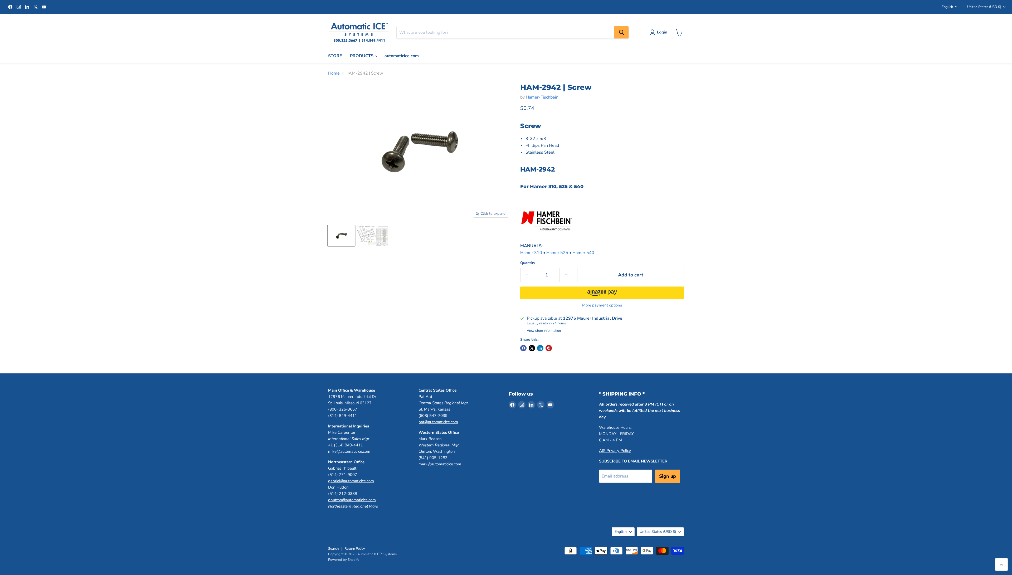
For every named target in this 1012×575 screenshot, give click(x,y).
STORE (335, 56)
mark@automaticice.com (440, 464)
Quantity (527, 263)
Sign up (667, 476)
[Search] (621, 32)
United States (984, 6)
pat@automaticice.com (438, 422)
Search (333, 548)
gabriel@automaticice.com (351, 481)
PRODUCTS (362, 56)
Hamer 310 (531, 253)
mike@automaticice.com (349, 451)
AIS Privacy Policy (615, 450)
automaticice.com (402, 56)
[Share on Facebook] (523, 348)
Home (334, 73)
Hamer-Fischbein (542, 97)
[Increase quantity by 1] (566, 275)
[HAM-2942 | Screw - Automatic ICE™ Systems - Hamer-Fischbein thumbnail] (341, 235)
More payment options (602, 305)
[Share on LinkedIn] (540, 348)
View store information (544, 331)
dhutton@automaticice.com (352, 500)
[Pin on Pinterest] (549, 348)
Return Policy (354, 548)
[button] (602, 292)
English (947, 6)
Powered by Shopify (343, 559)
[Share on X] (532, 348)
